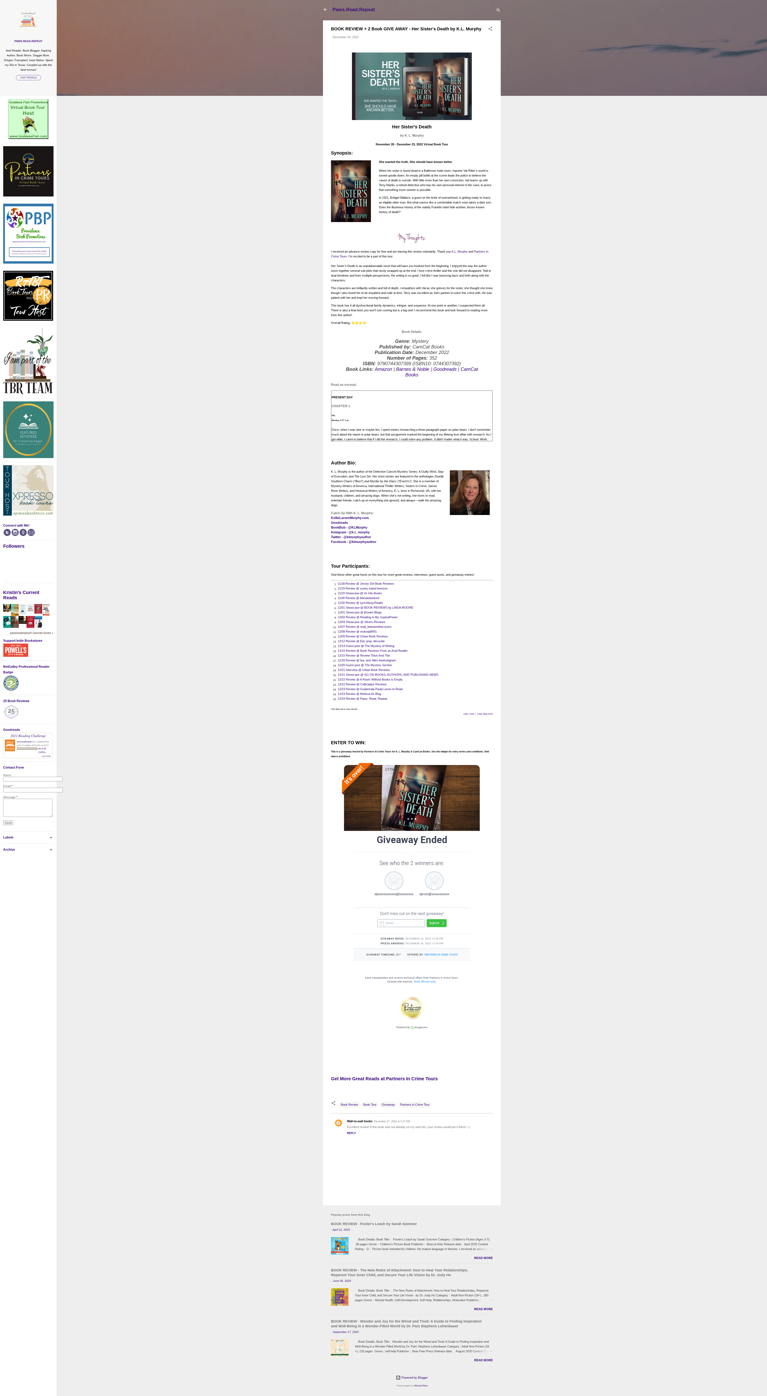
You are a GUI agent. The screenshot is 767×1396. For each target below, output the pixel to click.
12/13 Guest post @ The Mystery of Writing (366, 646)
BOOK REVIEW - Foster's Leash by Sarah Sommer (374, 1224)
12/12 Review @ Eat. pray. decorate (361, 641)
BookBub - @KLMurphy (349, 527)
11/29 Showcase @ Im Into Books (360, 593)
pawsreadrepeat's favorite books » (32, 632)
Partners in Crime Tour (414, 1104)
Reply (351, 1133)
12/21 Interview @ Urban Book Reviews (364, 670)
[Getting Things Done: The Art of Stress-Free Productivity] (38, 626)
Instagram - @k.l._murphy (350, 532)
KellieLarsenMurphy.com (350, 518)
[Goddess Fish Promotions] (28, 138)
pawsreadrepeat (24, 741)
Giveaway (388, 1104)
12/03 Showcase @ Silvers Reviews (361, 622)
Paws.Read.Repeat (354, 9)
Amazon (383, 369)
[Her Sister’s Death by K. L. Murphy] (412, 118)
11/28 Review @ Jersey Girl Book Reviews (366, 583)
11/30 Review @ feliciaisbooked (358, 598)
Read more (483, 1258)
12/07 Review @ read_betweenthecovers (364, 626)
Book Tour (370, 1104)
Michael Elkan (421, 1385)
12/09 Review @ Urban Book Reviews (363, 636)
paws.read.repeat (28, 41)
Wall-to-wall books (360, 1121)
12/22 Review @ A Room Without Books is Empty (370, 679)
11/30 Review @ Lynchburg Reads (360, 602)
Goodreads (445, 369)
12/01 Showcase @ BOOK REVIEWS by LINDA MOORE (375, 607)
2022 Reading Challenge (28, 735)
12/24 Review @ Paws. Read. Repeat (362, 698)
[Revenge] (7, 610)
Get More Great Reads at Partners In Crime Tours (384, 1078)
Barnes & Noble (412, 369)
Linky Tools (468, 714)
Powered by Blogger (414, 1377)
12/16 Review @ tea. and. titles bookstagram (367, 660)
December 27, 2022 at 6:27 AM (392, 1121)
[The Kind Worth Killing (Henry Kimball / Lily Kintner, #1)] (23, 622)
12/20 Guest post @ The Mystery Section (365, 665)
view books (46, 756)
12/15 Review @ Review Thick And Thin (364, 655)
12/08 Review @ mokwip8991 (357, 631)
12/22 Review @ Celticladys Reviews (362, 684)
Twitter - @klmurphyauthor (351, 537)
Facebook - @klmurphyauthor (353, 542)
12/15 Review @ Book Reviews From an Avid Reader (373, 650)
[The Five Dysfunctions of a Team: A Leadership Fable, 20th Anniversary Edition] (30, 626)
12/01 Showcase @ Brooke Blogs (360, 612)
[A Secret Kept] (15, 626)
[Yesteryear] (15, 614)
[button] (490, 29)
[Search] (498, 11)
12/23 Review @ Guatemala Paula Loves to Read (370, 689)
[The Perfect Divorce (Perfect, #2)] (30, 610)
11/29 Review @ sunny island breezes (363, 588)
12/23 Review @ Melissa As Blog (359, 694)
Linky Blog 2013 (485, 714)
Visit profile (28, 77)
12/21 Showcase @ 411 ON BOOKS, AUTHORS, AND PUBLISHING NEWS (388, 674)
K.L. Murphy (460, 251)
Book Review (349, 1104)
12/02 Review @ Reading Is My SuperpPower (368, 617)
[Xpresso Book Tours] (28, 514)
